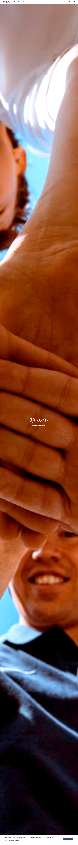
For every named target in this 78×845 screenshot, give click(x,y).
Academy (33, 1)
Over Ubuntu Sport (41, 1)
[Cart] (74, 1)
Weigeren (58, 839)
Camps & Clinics (17, 1)
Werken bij (67, 1)
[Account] (72, 1)
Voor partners (26, 1)
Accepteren (68, 839)
